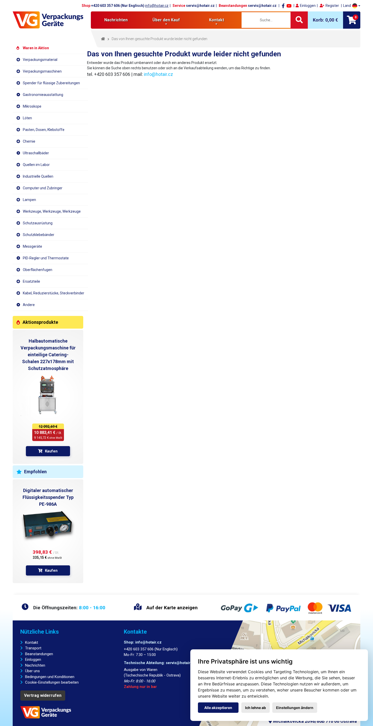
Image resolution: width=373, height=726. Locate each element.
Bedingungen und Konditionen (49, 676)
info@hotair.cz (156, 6)
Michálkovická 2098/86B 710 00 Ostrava (314, 721)
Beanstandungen (39, 654)
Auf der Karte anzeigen (171, 608)
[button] (351, 5)
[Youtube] (289, 6)
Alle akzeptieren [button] (218, 707)
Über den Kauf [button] (166, 20)
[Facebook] (283, 6)
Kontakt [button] (216, 20)
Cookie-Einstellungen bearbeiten (52, 682)
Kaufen (51, 451)
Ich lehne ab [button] (255, 707)
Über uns (32, 671)
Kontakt (31, 642)
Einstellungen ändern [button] (294, 707)
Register (332, 6)
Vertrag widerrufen (42, 695)
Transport (33, 648)
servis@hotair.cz (200, 6)
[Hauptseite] (48, 19)
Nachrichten (116, 20)
